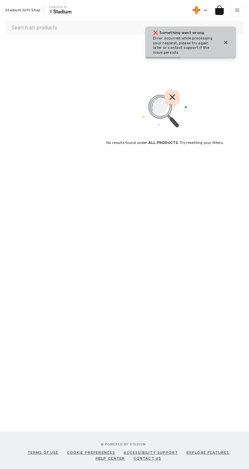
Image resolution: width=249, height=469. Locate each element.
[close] (226, 43)
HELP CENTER (110, 458)
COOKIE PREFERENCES (91, 452)
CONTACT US (147, 458)
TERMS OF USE (43, 452)
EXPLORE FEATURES (208, 452)
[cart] (217, 10)
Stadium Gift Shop (23, 10)
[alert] (190, 43)
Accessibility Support (151, 452)
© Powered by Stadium (123, 444)
